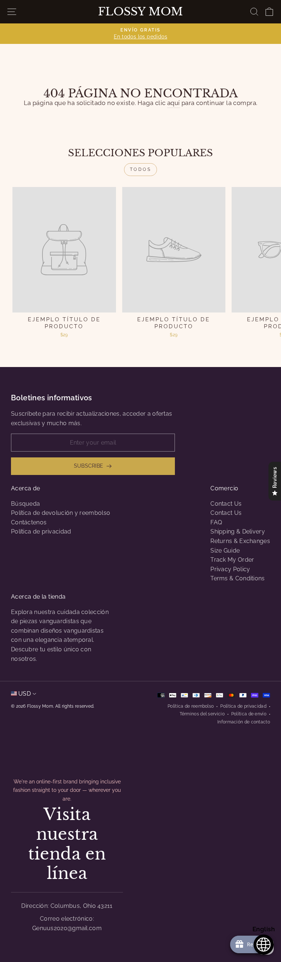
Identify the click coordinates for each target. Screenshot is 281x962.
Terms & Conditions (237, 578)
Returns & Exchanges (240, 541)
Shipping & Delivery (237, 531)
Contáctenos (28, 522)
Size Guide (225, 550)
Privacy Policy (230, 569)
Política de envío (248, 713)
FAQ (216, 522)
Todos (140, 169)
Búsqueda (25, 503)
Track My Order (232, 559)
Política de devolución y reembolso (60, 512)
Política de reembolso (191, 706)
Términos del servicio (202, 713)
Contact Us (225, 503)
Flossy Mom (140, 11)
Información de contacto (243, 722)
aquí (173, 102)
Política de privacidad (41, 531)
